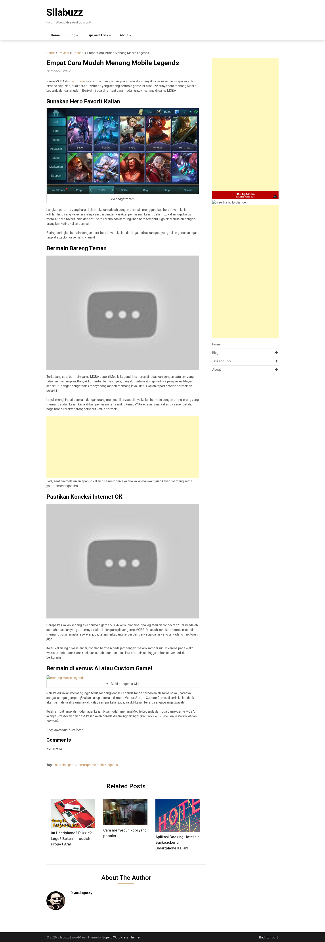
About (124, 35)
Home (55, 35)
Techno (78, 53)
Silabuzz (64, 12)
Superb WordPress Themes (121, 937)
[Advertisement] (122, 447)
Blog (72, 35)
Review (64, 53)
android (60, 765)
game (72, 765)
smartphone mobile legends (98, 765)
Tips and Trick (97, 35)
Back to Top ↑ (269, 937)
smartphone (77, 81)
